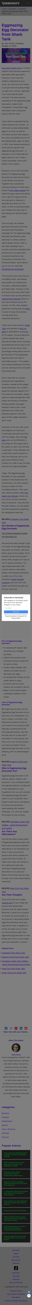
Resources (16, 1260)
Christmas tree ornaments (12, 269)
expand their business (11, 299)
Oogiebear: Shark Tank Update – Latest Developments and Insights (15, 825)
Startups (5, 1133)
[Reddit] (26, 1028)
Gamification (7, 1121)
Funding (19, 43)
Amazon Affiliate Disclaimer (16, 1301)
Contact (16, 1257)
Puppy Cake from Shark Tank (14, 973)
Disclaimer (16, 1297)
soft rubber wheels (17, 190)
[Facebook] (6, 1028)
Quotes (5, 1125)
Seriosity (16, 1250)
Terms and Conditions (16, 1294)
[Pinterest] (16, 1028)
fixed (28, 309)
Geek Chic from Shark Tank (13, 969)
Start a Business (8, 1129)
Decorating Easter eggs (11, 68)
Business (5, 1113)
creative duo (7, 903)
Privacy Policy (16, 1291)
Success (5, 1137)
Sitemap (16, 1263)
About (16, 1253)
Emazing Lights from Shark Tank (15, 957)
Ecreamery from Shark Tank (13, 953)
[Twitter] (11, 1028)
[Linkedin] (21, 1028)
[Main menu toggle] (28, 3)
